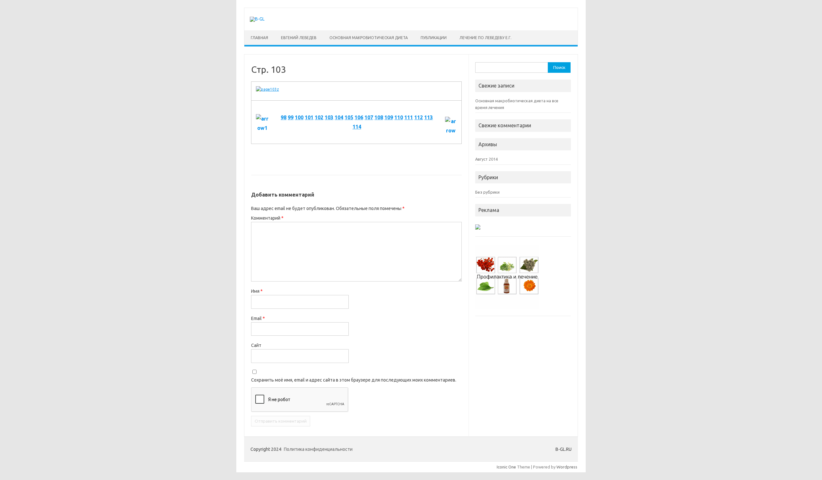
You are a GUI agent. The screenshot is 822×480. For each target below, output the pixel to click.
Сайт (256, 345)
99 (290, 117)
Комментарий (267, 218)
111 (408, 117)
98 (283, 117)
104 (339, 117)
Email (258, 318)
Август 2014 (486, 159)
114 (357, 127)
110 (398, 117)
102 (319, 117)
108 (378, 117)
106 (358, 117)
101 (309, 117)
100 (299, 117)
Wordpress (566, 467)
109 (388, 117)
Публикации (434, 38)
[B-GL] (257, 18)
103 (329, 117)
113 (428, 117)
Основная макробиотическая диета (368, 38)
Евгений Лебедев (299, 38)
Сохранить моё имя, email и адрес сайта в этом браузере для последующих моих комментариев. (353, 380)
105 (349, 117)
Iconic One (506, 467)
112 (418, 117)
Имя (257, 291)
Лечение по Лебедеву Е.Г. (485, 38)
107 (368, 117)
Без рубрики (487, 192)
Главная (259, 38)
